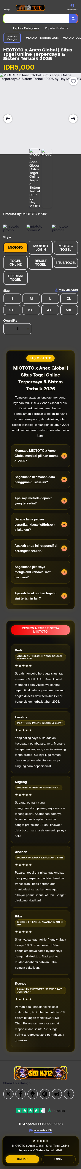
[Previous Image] (8, 119)
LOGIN (58, 1159)
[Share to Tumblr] (69, 1094)
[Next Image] (73, 119)
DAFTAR (22, 1159)
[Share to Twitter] (8, 1094)
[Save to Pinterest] (45, 1094)
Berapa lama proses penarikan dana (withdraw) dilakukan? (34, 524)
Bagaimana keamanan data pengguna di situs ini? (34, 479)
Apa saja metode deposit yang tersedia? (33, 500)
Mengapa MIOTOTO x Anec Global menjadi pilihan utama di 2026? (36, 456)
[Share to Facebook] (20, 1094)
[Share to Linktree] (32, 1094)
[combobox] (36, 18)
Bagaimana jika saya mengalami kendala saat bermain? (32, 572)
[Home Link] (30, 7)
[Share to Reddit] (57, 1094)
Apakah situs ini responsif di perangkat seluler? (35, 548)
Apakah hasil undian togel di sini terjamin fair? (35, 595)
